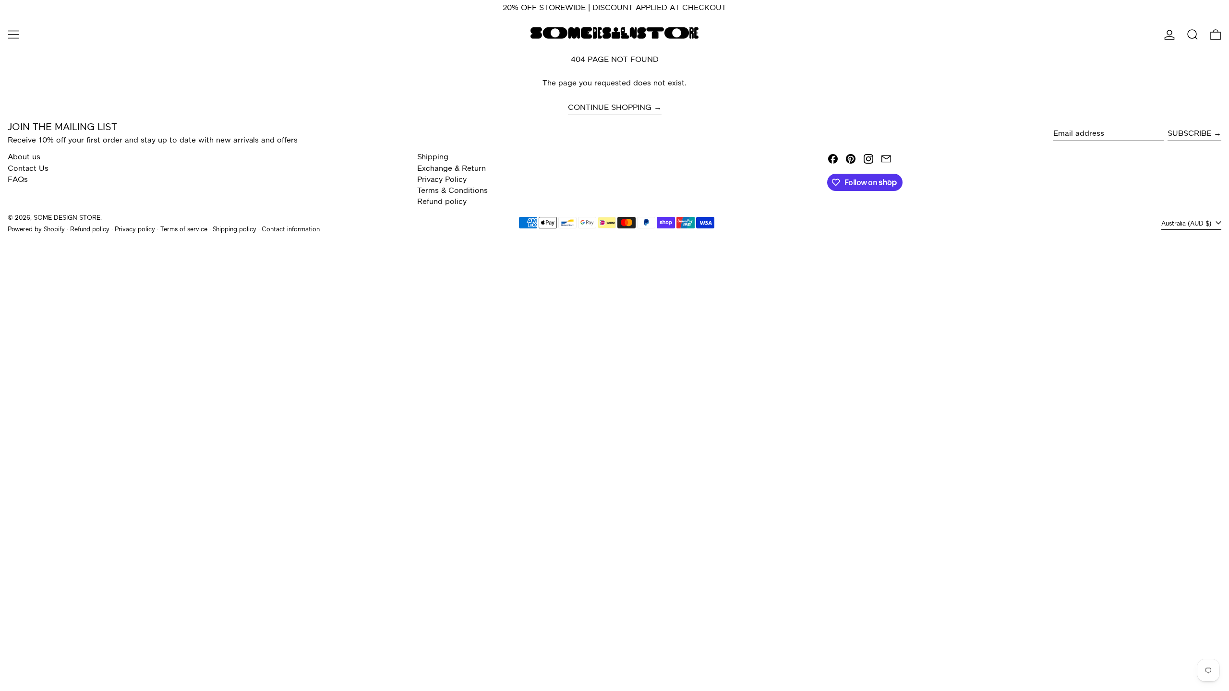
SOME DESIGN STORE (67, 218)
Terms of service (183, 229)
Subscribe (1189, 134)
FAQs (18, 180)
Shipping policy (234, 229)
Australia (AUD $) (1187, 223)
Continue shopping (609, 108)
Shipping (432, 157)
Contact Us (28, 169)
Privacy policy (135, 229)
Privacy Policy (442, 180)
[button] (1192, 34)
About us (24, 157)
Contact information (291, 229)
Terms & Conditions (452, 191)
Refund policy (442, 202)
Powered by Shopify (36, 229)
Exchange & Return (451, 169)
